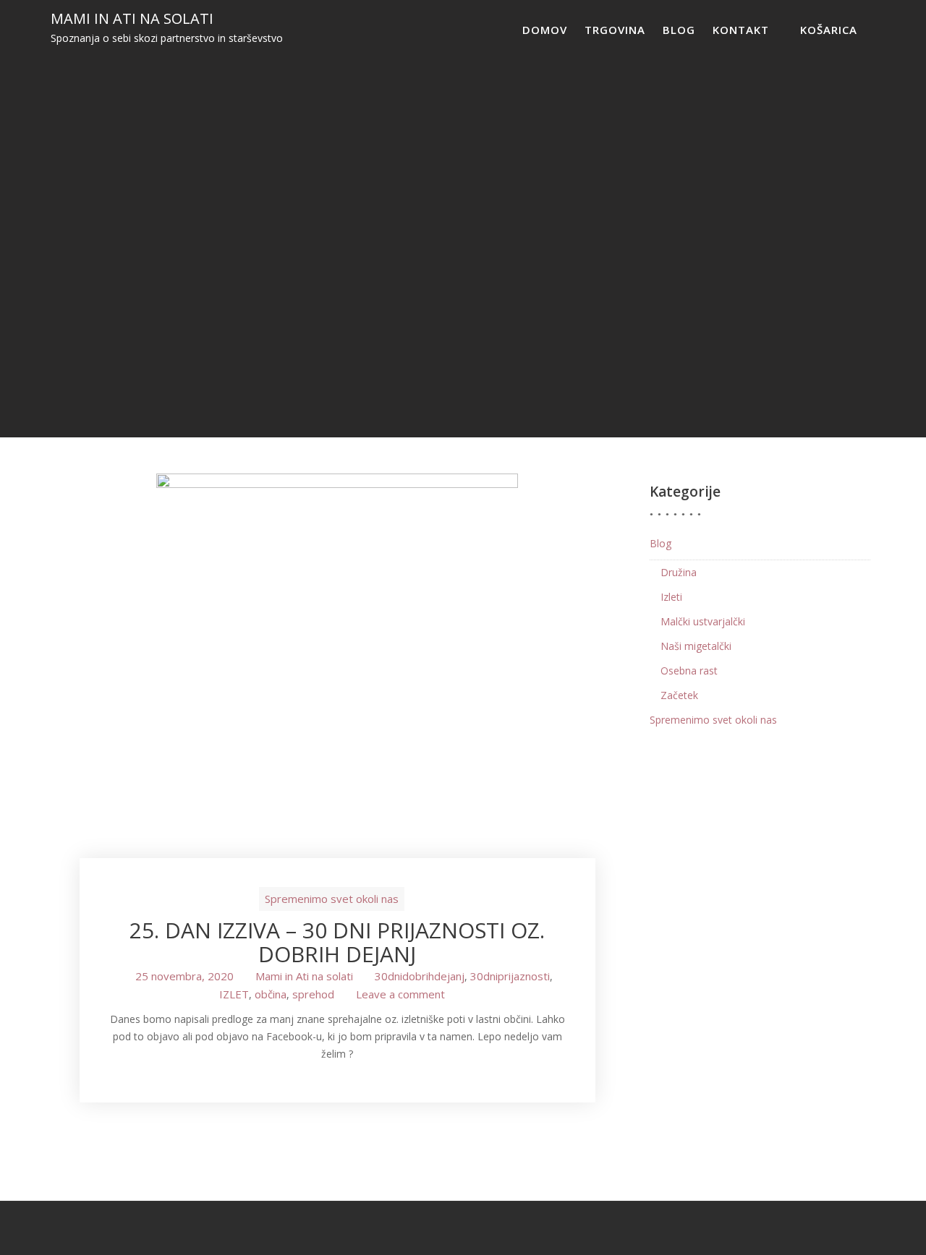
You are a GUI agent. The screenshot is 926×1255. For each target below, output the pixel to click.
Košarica (828, 29)
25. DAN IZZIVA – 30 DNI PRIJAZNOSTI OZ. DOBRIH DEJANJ (337, 942)
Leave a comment (400, 994)
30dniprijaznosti (510, 976)
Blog (679, 29)
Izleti (671, 597)
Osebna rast (689, 670)
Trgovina (615, 29)
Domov (544, 29)
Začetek (679, 695)
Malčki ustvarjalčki (702, 621)
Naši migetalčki (695, 646)
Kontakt (741, 29)
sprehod (313, 994)
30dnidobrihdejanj (419, 976)
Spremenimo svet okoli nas (332, 898)
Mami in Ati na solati (132, 18)
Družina (678, 572)
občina (270, 994)
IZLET (234, 994)
